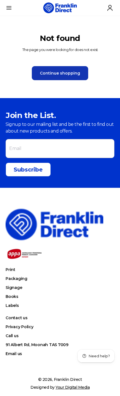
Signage (14, 287)
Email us (14, 353)
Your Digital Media (73, 387)
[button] (9, 7)
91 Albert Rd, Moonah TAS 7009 (37, 344)
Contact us (17, 317)
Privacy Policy (19, 326)
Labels (12, 305)
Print (10, 269)
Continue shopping (60, 73)
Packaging (16, 278)
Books (12, 296)
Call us (12, 335)
